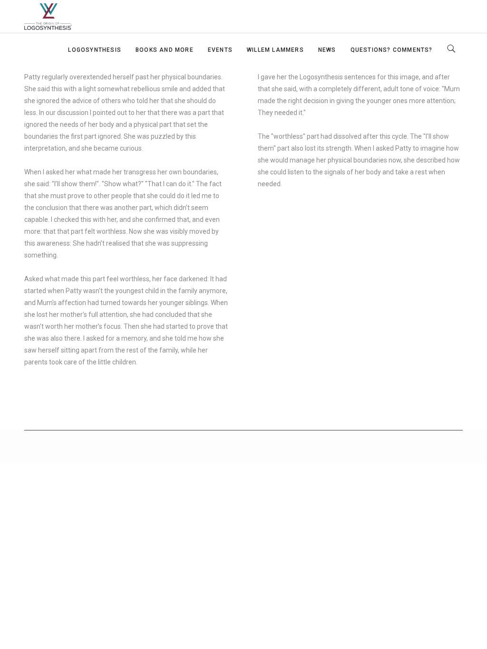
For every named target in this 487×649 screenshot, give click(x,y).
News (327, 50)
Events (220, 50)
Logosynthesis (94, 50)
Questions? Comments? (392, 50)
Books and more (165, 50)
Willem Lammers (275, 50)
